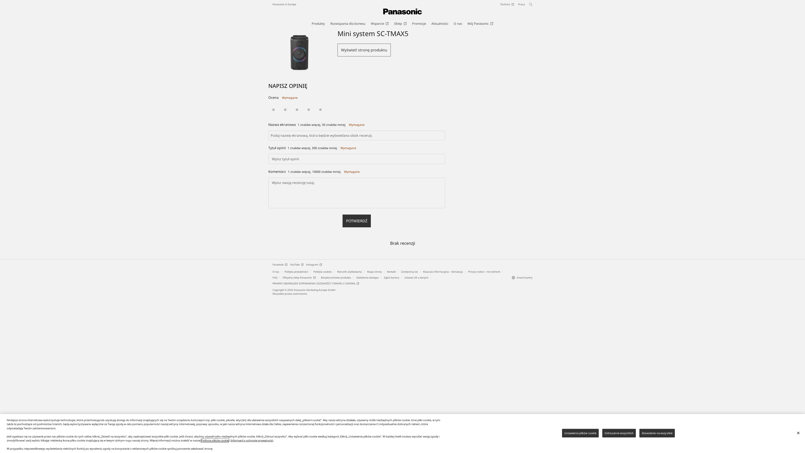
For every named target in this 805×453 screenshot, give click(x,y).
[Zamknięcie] (798, 432)
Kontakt (391, 271)
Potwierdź (356, 220)
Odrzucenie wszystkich (619, 433)
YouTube (295, 264)
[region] (402, 433)
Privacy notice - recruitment (484, 271)
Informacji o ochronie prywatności (252, 440)
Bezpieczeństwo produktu (336, 277)
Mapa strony (374, 271)
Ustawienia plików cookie (580, 433)
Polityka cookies (322, 271)
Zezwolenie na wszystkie (657, 433)
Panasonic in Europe (284, 4)
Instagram (312, 264)
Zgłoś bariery (391, 277)
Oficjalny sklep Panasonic (297, 277)
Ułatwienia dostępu (367, 277)
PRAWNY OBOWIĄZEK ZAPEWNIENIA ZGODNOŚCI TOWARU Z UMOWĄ (314, 283)
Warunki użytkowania (349, 271)
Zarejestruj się (409, 271)
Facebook (278, 264)
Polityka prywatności (296, 271)
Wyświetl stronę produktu (364, 49)
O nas (276, 271)
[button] (273, 109)
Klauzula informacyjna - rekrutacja (443, 271)
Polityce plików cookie (215, 440)
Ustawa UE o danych (416, 277)
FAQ (275, 277)
